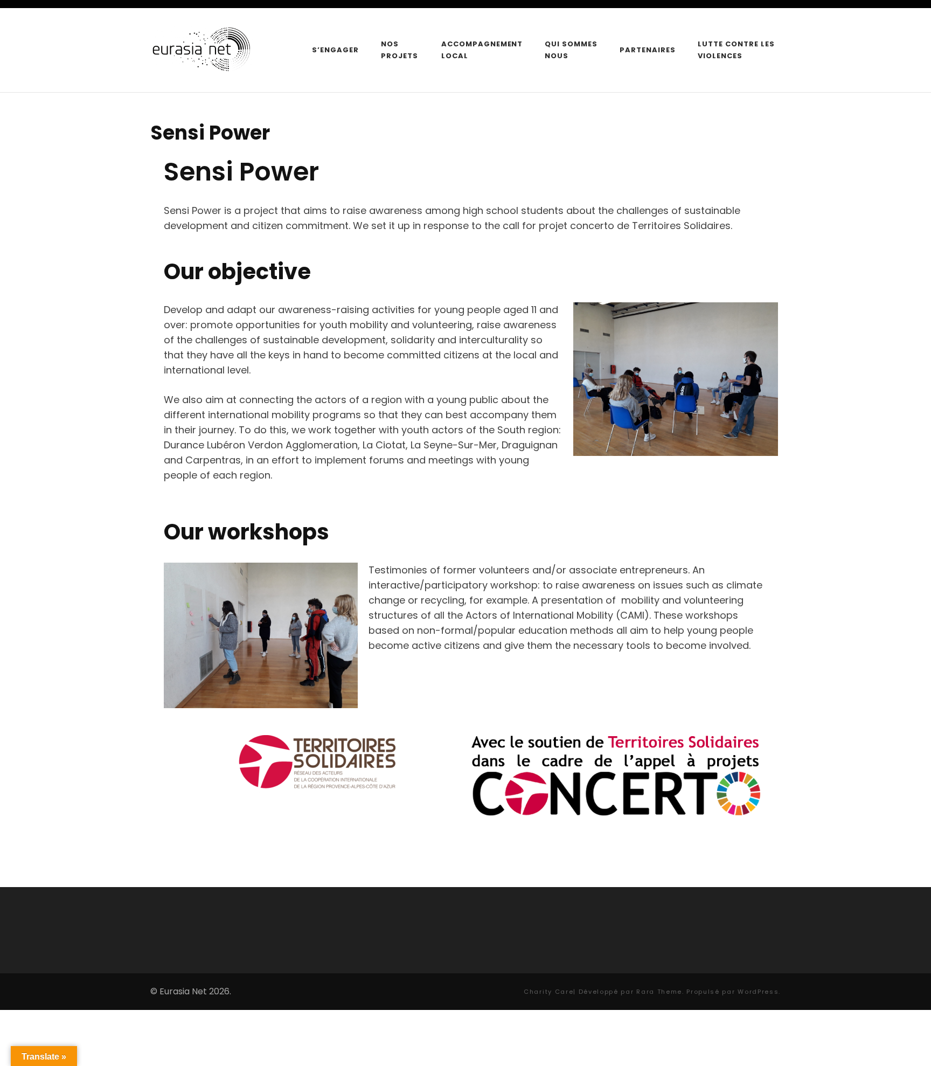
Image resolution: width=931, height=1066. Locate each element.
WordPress (758, 991)
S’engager (335, 50)
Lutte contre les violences (736, 50)
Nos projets (399, 50)
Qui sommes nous (571, 50)
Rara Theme (659, 991)
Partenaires (648, 50)
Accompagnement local (482, 50)
